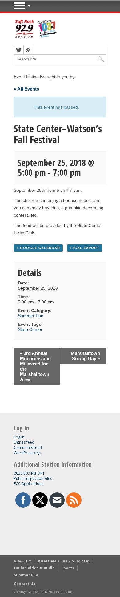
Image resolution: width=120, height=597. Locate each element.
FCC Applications (28, 483)
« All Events (26, 88)
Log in (19, 437)
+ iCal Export (84, 248)
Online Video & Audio (34, 568)
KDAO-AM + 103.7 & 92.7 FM (64, 561)
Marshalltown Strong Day (85, 356)
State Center (30, 329)
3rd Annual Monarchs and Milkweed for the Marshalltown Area (35, 366)
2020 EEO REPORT (29, 473)
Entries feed (24, 442)
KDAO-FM (23, 561)
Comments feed (28, 447)
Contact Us (24, 583)
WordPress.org (27, 452)
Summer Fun (30, 315)
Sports (67, 568)
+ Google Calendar (38, 248)
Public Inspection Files (33, 478)
